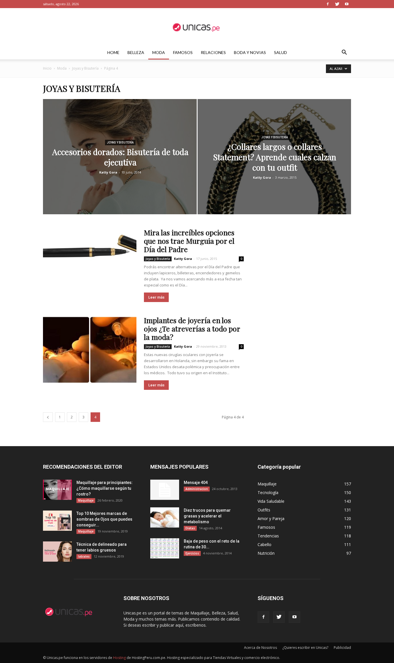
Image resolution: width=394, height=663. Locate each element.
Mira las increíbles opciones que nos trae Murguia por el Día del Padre (189, 241)
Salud (280, 52)
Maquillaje (85, 500)
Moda (158, 52)
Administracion (196, 489)
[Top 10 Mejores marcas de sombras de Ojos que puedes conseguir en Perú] (57, 521)
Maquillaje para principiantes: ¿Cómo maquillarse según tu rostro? (104, 488)
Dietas (190, 528)
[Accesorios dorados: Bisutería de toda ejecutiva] (120, 165)
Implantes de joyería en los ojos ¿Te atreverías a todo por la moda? (192, 328)
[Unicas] (197, 27)
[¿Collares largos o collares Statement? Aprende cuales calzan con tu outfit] (274, 165)
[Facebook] (327, 4)
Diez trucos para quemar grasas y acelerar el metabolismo (207, 516)
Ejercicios (192, 553)
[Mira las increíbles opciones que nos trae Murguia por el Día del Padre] (89, 250)
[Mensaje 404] (164, 490)
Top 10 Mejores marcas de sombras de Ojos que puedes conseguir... (104, 519)
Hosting (119, 657)
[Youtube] (346, 4)
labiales (84, 556)
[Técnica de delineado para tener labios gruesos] (57, 551)
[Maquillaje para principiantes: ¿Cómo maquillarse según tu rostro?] (57, 490)
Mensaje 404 (196, 482)
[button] (344, 53)
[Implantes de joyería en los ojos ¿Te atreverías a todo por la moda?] (89, 350)
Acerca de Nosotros (260, 647)
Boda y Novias (250, 52)
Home (113, 52)
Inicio (47, 68)
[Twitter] (337, 4)
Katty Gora (108, 172)
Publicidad (342, 647)
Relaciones (213, 52)
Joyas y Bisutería (85, 68)
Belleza (135, 52)
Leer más (156, 297)
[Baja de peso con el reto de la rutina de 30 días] (164, 548)
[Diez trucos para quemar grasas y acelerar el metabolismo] (164, 517)
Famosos (183, 52)
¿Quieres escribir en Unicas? (305, 647)
